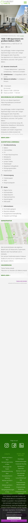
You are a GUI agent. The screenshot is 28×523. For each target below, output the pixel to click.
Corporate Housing (21, 464)
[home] (7, 2)
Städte (7, 454)
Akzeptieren (14, 520)
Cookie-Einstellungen (14, 518)
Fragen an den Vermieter (21, 281)
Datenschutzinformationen (14, 515)
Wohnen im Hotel (21, 471)
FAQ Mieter (21, 459)
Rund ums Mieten (21, 454)
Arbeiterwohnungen (20, 461)
